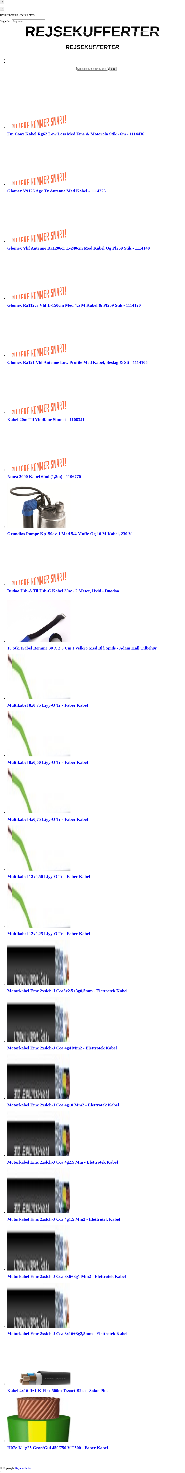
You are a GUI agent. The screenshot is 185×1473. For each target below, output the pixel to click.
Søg (113, 68)
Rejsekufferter (23, 1468)
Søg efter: (5, 21)
